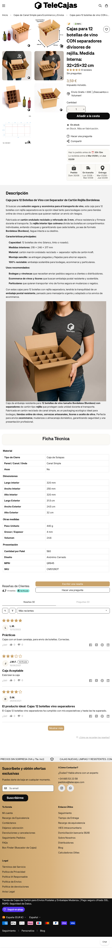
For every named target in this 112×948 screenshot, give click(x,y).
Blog (60, 847)
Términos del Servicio (14, 866)
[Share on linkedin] (108, 645)
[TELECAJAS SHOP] (56, 5)
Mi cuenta (7, 813)
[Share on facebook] (90, 645)
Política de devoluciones (15, 886)
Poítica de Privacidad (13, 871)
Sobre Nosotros (66, 837)
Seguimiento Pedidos (13, 837)
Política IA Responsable (15, 876)
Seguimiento (65, 813)
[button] (106, 5)
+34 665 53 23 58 (68, 778)
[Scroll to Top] (106, 932)
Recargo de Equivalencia (15, 817)
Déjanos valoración (12, 827)
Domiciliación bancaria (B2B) (74, 832)
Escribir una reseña (72, 583)
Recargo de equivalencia (71, 822)
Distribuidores (66, 842)
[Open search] (5, 610)
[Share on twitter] (96, 645)
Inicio (5, 15)
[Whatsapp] (70, 788)
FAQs (5, 842)
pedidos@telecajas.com (71, 782)
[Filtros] (12, 610)
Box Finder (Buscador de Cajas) (19, 847)
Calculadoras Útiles (68, 852)
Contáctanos (9, 822)
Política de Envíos (11, 881)
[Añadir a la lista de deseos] (106, 29)
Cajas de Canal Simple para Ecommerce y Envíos (39, 15)
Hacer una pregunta (72, 590)
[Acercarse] (26, 25)
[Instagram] (61, 788)
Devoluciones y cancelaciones (18, 832)
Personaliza (28, 930)
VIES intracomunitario (70, 827)
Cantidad (72, 102)
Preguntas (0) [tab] (83, 602)
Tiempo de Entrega (68, 817)
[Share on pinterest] (102, 645)
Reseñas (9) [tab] (29, 602)
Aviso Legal (8, 891)
